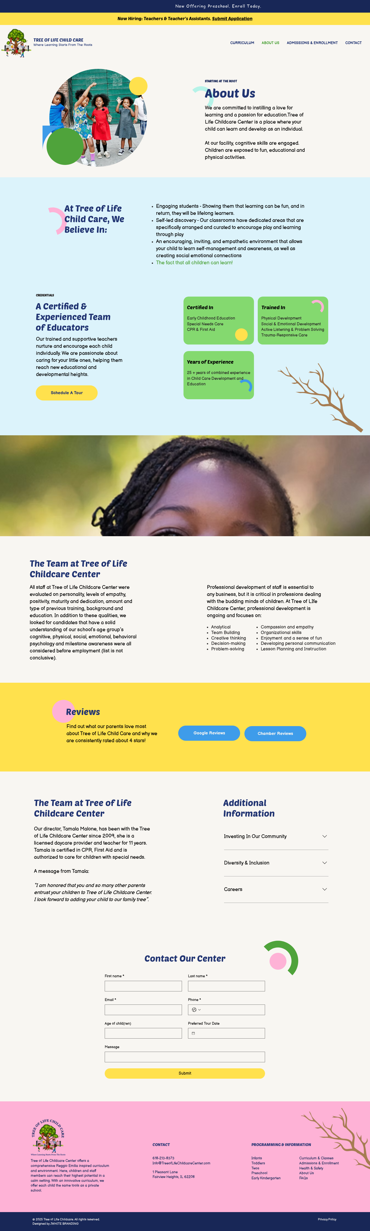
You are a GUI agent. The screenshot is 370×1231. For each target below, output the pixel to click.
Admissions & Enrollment (319, 1163)
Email (110, 1000)
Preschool (259, 1173)
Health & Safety (311, 1168)
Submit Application (232, 18)
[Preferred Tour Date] (193, 1033)
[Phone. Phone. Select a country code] (196, 1010)
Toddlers (258, 1163)
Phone (194, 1000)
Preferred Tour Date (203, 1023)
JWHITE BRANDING (64, 1224)
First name (114, 976)
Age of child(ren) (118, 1023)
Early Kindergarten (266, 1178)
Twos (255, 1168)
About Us (306, 1173)
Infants (256, 1158)
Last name (198, 976)
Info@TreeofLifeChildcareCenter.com (181, 1163)
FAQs (303, 1178)
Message (112, 1047)
